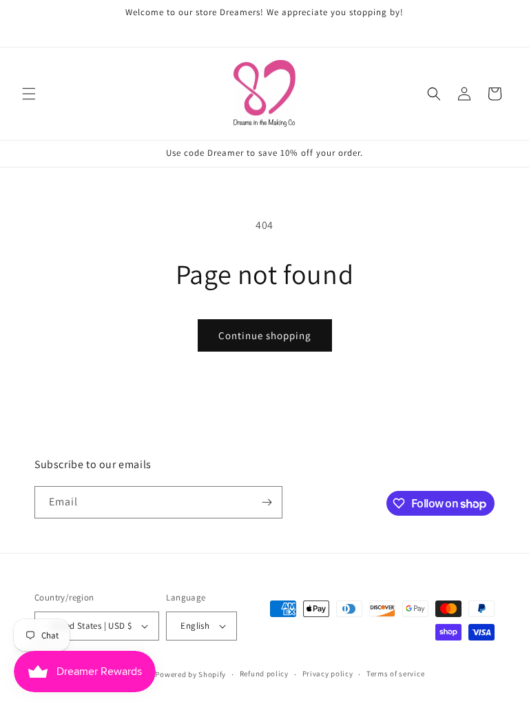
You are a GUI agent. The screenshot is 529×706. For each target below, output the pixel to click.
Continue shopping (264, 335)
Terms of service (395, 673)
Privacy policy (327, 673)
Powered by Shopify (190, 674)
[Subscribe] (266, 502)
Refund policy (264, 673)
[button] (29, 94)
